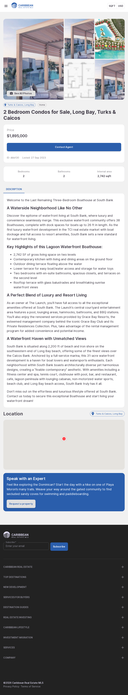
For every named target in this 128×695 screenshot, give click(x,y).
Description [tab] (14, 189)
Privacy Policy (11, 686)
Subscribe (11, 542)
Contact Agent (64, 147)
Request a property (21, 503)
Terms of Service (30, 686)
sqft (112, 5)
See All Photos (23, 93)
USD (120, 5)
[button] (64, 442)
